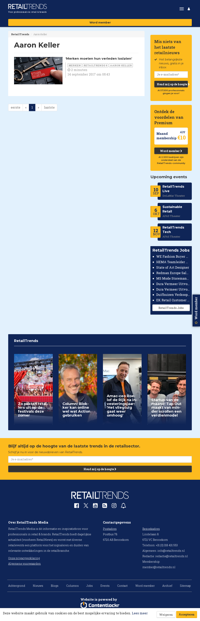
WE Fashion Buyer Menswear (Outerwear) (173, 256)
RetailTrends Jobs (171, 308)
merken (75, 65)
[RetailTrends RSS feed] (104, 506)
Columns (72, 586)
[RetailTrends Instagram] (114, 506)
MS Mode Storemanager (173, 278)
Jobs (89, 586)
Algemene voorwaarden (24, 563)
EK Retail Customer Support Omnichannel (173, 300)
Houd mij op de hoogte (172, 84)
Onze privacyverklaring (24, 558)
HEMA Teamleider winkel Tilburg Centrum (173, 262)
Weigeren (166, 614)
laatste (49, 107)
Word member (100, 22)
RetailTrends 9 (95, 65)
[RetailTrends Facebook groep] (76, 506)
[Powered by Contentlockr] (100, 605)
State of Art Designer (172, 267)
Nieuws (38, 586)
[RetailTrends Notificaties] (123, 506)
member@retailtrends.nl (158, 567)
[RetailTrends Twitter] (85, 507)
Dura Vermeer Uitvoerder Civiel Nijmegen (173, 289)
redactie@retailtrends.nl (171, 556)
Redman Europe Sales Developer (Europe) (173, 273)
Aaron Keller (121, 65)
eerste (15, 107)
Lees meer (140, 613)
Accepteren (187, 614)
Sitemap (185, 586)
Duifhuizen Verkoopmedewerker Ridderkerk (173, 294)
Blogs (54, 586)
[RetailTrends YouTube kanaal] (95, 506)
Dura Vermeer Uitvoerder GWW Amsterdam (173, 284)
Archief (167, 586)
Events (105, 586)
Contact (122, 586)
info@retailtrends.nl (171, 551)
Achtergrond (16, 586)
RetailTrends (20, 34)
